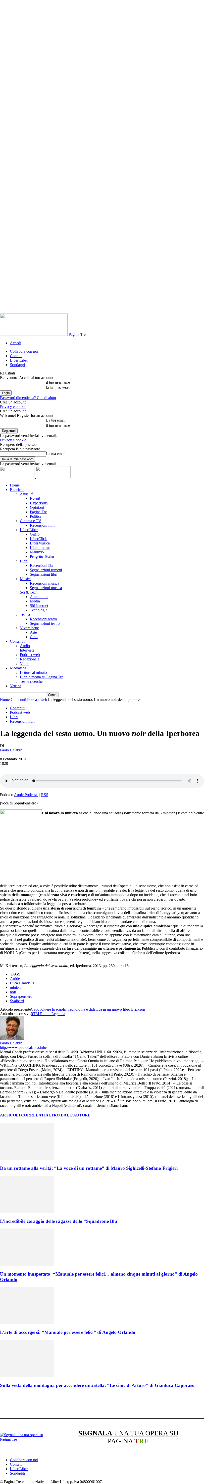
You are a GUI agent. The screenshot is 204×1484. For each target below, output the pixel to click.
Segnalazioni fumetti (46, 570)
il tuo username (58, 382)
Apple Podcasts (26, 795)
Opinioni (37, 507)
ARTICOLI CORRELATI (23, 1115)
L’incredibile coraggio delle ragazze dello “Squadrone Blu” (60, 1221)
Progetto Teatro (42, 556)
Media (35, 601)
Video (24, 663)
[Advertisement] (90, 1404)
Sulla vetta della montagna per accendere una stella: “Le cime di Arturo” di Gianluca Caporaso (97, 1385)
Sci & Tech (29, 592)
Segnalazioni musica (46, 588)
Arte (33, 632)
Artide (15, 978)
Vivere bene (29, 628)
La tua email (55, 420)
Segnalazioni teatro (45, 623)
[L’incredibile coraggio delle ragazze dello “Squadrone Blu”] (27, 1211)
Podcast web (30, 655)
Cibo (34, 637)
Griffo (35, 534)
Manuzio (37, 552)
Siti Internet (39, 605)
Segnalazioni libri (43, 574)
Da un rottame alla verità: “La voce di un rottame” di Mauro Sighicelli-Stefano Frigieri (89, 1168)
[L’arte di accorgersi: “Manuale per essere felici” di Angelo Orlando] (27, 1323)
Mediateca (18, 668)
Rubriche (17, 489)
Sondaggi (17, 365)
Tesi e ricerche (31, 681)
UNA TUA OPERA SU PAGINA (128, 1437)
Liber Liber (19, 360)
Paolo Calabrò (11, 750)
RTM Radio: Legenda (48, 1014)
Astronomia (39, 597)
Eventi (35, 498)
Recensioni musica (44, 583)
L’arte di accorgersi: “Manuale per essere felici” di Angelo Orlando (67, 1332)
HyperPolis (39, 503)
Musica (25, 579)
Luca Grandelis (22, 983)
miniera (16, 987)
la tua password (58, 387)
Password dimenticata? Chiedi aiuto (28, 398)
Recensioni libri (42, 565)
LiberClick (38, 539)
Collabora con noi (24, 351)
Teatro (25, 614)
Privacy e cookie (13, 406)
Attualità (26, 494)
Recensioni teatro (43, 619)
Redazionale (29, 659)
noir (13, 992)
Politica (36, 516)
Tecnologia (38, 610)
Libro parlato (40, 547)
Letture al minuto (33, 672)
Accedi (15, 343)
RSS (44, 795)
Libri (24, 561)
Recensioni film (42, 525)
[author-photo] (12, 1038)
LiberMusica (40, 543)
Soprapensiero (21, 996)
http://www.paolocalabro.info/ (23, 1047)
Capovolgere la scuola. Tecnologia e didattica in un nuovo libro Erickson (88, 1009)
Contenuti (17, 641)
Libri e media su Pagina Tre (41, 677)
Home (15, 485)
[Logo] (18, 477)
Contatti (16, 356)
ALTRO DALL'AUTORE (68, 1115)
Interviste (27, 650)
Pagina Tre (38, 512)
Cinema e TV (30, 521)
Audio (25, 646)
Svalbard (17, 1001)
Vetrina (15, 686)
